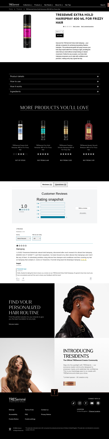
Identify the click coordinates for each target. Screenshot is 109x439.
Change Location (94, 411)
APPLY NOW (69, 383)
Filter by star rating (37, 234)
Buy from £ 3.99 (88, 160)
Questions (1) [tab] (60, 184)
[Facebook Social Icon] (86, 403)
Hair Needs (48, 5)
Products (37, 5)
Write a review (83, 208)
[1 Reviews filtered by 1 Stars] (53, 217)
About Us (58, 5)
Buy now (59, 35)
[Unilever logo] (10, 429)
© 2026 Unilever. (17, 428)
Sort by (18, 234)
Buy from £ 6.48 (43, 160)
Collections (27, 5)
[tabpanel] (54, 235)
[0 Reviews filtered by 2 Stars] (53, 214)
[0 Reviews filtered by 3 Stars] (53, 210)
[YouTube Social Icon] (92, 403)
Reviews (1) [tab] (47, 184)
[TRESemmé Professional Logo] (14, 5)
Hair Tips (68, 5)
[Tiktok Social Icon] (74, 403)
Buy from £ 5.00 (66, 160)
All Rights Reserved (18, 430)
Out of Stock (20, 160)
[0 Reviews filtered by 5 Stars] (53, 203)
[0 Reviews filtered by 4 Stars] (53, 207)
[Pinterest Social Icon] (98, 403)
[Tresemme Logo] (17, 400)
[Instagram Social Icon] (80, 403)
